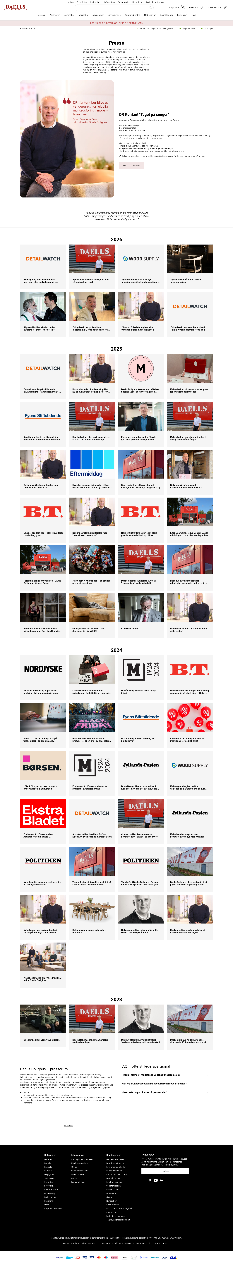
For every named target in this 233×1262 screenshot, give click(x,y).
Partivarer (54, 14)
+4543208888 (125, 1243)
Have (193, 14)
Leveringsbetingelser (115, 1163)
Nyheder (48, 1159)
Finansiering (138, 2)
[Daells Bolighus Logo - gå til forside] (15, 7)
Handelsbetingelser (115, 1159)
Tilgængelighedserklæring (118, 1219)
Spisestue (83, 14)
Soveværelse (114, 14)
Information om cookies (117, 1174)
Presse (74, 1178)
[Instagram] (150, 1180)
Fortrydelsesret (113, 1178)
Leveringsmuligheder (116, 1167)
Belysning (182, 14)
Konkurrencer (112, 1204)
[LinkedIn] (162, 1180)
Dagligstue (69, 14)
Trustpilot (68, 1125)
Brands (47, 1163)
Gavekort (110, 1197)
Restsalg (41, 14)
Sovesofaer (98, 14)
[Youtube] (156, 1180)
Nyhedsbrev (111, 1201)
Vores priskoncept (79, 1170)
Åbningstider (95, 2)
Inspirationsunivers (53, 1208)
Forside (23, 28)
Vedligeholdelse (113, 1185)
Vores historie (77, 1174)
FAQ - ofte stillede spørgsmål (119, 1208)
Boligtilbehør (166, 14)
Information (109, 2)
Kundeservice (123, 2)
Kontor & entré (132, 14)
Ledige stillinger (78, 1182)
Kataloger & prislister (77, 2)
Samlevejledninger (114, 1182)
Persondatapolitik (114, 1170)
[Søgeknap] (150, 7)
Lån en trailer (112, 1189)
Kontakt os (111, 1212)
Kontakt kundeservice (142, 1243)
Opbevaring (150, 14)
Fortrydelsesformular (155, 2)
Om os (74, 1167)
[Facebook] (143, 1180)
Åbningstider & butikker (82, 1159)
